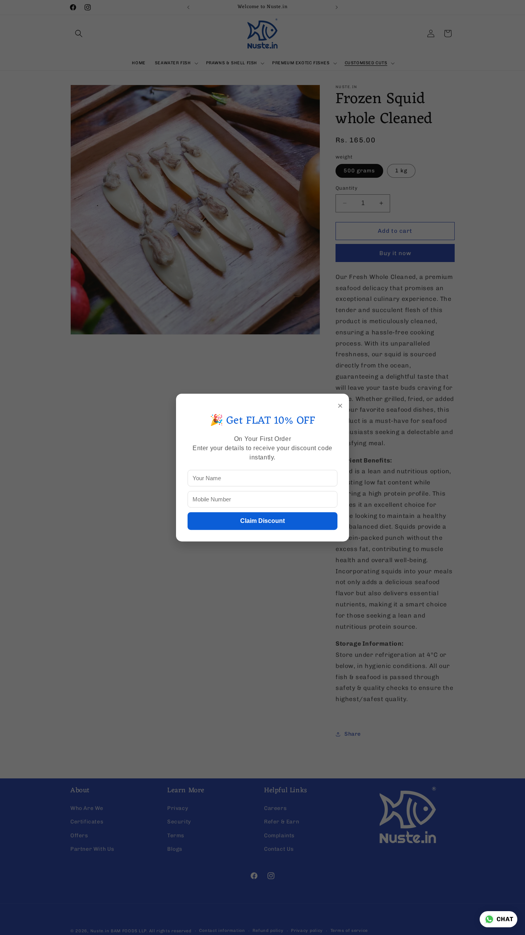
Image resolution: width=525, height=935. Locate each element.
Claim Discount (262, 521)
